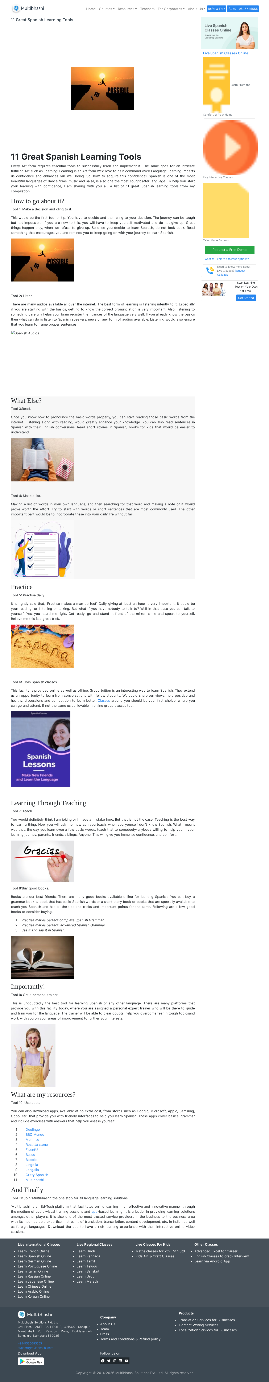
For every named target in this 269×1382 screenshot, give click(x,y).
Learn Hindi (86, 1251)
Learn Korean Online (34, 1296)
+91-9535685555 (30, 1343)
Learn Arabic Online (33, 1291)
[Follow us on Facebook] (102, 1361)
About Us (107, 1324)
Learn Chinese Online (34, 1286)
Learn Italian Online (33, 1271)
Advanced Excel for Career (215, 1251)
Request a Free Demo (229, 250)
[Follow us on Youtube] (126, 1361)
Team (104, 1329)
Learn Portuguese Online (37, 1266)
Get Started (246, 298)
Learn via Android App (212, 1261)
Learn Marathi (88, 1281)
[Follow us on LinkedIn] (120, 1361)
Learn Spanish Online (34, 1256)
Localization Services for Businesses (208, 1330)
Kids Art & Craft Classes (155, 1256)
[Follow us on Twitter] (108, 1361)
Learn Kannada (88, 1256)
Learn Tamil (86, 1261)
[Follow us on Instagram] (114, 1361)
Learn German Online (34, 1261)
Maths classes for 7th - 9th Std (160, 1251)
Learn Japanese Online (36, 1281)
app (94, 1211)
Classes (104, 700)
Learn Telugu (87, 1266)
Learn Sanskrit (88, 1271)
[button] (106, 9)
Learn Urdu (85, 1276)
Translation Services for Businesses (207, 1320)
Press (104, 1334)
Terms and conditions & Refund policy (130, 1339)
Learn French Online (33, 1251)
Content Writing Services (198, 1325)
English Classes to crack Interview (221, 1256)
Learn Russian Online (34, 1276)
